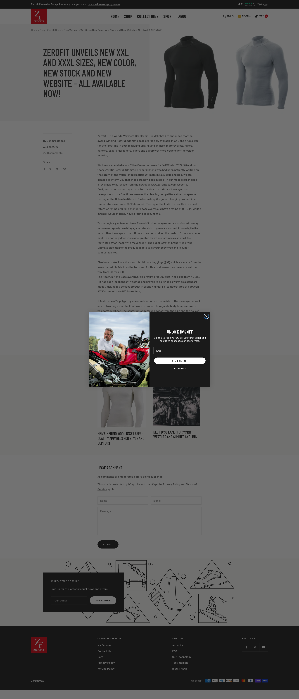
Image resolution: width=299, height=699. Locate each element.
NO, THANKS (180, 368)
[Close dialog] (206, 316)
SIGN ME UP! (180, 360)
